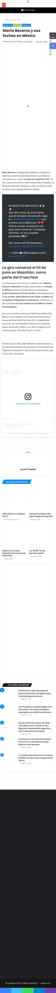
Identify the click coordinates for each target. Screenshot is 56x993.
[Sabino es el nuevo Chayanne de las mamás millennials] (14, 535)
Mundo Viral (15, 20)
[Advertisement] (28, 139)
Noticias (17, 25)
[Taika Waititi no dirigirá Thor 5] (14, 498)
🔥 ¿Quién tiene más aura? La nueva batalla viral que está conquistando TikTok (35, 758)
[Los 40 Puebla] (28, 10)
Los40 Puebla (27, 42)
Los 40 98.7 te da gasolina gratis (37, 551)
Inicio (6, 20)
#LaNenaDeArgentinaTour (26, 219)
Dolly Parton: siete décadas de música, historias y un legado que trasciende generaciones (34, 693)
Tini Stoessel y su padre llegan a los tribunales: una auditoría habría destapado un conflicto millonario (35, 709)
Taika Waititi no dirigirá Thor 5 (13, 515)
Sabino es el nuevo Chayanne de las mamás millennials (14, 553)
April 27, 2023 (17, 256)
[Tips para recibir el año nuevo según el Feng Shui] (41, 498)
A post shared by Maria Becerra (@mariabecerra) (28, 433)
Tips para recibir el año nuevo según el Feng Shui (41, 515)
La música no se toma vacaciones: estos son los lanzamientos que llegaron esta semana (34, 742)
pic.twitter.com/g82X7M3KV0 (26, 246)
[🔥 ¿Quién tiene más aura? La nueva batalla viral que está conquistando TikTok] (9, 761)
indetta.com (45, 983)
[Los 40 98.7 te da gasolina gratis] (41, 535)
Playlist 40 (26, 25)
